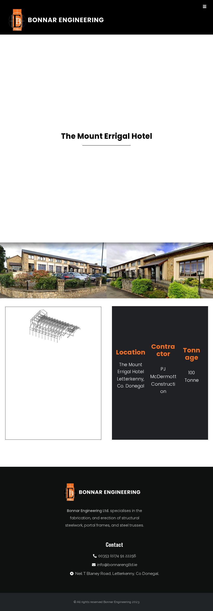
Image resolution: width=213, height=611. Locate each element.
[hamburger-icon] (204, 7)
